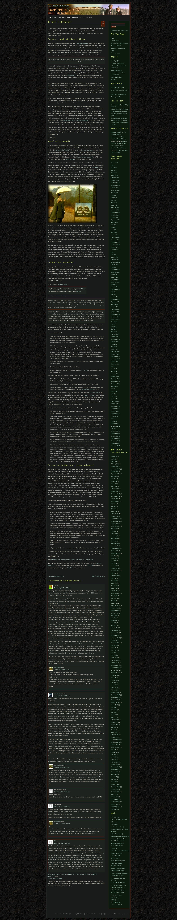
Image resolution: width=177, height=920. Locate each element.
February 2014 (115, 401)
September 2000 (115, 643)
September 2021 (115, 272)
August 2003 (114, 585)
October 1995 (115, 772)
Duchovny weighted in (90, 395)
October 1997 (115, 725)
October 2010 (115, 523)
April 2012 (114, 484)
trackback (70, 568)
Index (112, 38)
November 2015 (115, 359)
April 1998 (114, 715)
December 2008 (115, 436)
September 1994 (115, 792)
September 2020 (115, 282)
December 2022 (115, 262)
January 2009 (115, 546)
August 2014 (114, 386)
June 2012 (114, 481)
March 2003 (114, 588)
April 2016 (114, 346)
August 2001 (114, 615)
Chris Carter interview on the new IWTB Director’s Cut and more (119, 113)
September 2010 (115, 526)
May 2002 (113, 598)
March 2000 (114, 657)
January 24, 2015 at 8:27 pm (62, 669)
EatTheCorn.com (59, 6)
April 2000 (114, 655)
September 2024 (115, 220)
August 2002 (114, 595)
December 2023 (115, 242)
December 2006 (115, 441)
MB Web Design (118, 914)
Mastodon (121, 30)
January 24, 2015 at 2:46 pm (62, 696)
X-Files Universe (115, 822)
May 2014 (113, 394)
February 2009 (115, 543)
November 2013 (115, 408)
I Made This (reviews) (117, 834)
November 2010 (115, 521)
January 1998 (115, 722)
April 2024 (114, 232)
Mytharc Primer (115, 40)
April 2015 (114, 371)
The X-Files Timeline (116, 863)
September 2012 (115, 474)
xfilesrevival (89, 559)
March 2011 (114, 511)
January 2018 (115, 312)
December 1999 (115, 665)
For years (95, 167)
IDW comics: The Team (117, 87)
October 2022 (115, 264)
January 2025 (115, 210)
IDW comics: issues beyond (118, 94)
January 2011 (115, 516)
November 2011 (115, 496)
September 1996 (115, 747)
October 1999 (115, 670)
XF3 (53, 565)
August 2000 (114, 645)
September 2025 (115, 190)
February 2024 (115, 237)
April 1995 (114, 782)
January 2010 (115, 536)
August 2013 (114, 416)
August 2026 (114, 163)
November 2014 (115, 381)
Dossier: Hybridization (118, 63)
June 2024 (114, 227)
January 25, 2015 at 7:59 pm (62, 806)
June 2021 (114, 274)
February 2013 (115, 464)
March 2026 (114, 175)
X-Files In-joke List (116, 865)
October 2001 (115, 613)
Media (112, 50)
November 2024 (115, 215)
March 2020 (114, 287)
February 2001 (115, 630)
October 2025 (115, 187)
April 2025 (114, 202)
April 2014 (114, 396)
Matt (55, 841)
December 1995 (115, 767)
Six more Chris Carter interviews (120, 109)
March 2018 (114, 307)
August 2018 (114, 304)
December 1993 (115, 799)
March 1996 (114, 759)
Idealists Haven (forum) (117, 827)
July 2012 (113, 479)
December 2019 (115, 289)
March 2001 (114, 628)
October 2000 (115, 640)
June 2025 (114, 197)
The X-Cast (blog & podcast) (119, 819)
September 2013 (115, 413)
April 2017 (114, 331)
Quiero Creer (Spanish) (117, 875)
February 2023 (115, 259)
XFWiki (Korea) (115, 900)
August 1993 (114, 809)
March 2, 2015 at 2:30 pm (55, 878)
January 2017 (115, 336)
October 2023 (115, 247)
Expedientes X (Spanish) (118, 870)
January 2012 (115, 491)
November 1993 (115, 802)
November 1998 (115, 697)
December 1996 (115, 739)
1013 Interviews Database (118, 48)
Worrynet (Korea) (115, 902)
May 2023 (113, 254)
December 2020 (115, 279)
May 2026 (113, 170)
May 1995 (113, 779)
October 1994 (115, 789)
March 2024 (114, 235)
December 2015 (115, 356)
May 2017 (113, 329)
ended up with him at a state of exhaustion (75, 120)
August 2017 (114, 322)
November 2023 (115, 245)
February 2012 (115, 489)
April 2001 (114, 625)
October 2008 (115, 551)
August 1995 (114, 774)
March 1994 (114, 794)
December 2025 (115, 182)
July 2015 (113, 366)
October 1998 (115, 700)
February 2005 (115, 575)
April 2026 (114, 173)
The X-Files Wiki (115, 855)
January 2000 (115, 662)
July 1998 (113, 707)
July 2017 (113, 324)
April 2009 (114, 541)
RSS (126, 30)
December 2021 (115, 269)
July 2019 (113, 292)
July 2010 (113, 531)
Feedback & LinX (115, 53)
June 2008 (114, 558)
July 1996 (113, 749)
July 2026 (113, 165)
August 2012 (114, 476)
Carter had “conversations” (85, 157)
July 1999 (113, 677)
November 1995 (115, 769)
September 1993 (115, 806)
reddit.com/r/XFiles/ (116, 905)
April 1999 (114, 685)
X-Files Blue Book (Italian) (118, 890)
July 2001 (113, 618)
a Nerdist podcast (95, 393)
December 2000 (115, 635)
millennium (54, 559)
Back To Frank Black (116, 853)
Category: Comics (116, 97)
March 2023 (114, 257)
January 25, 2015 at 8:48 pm (62, 823)
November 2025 (115, 185)
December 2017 (115, 314)
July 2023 (113, 252)
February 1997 (115, 734)
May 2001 (113, 623)
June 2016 (114, 344)
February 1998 (115, 720)
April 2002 (114, 600)
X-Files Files (84, 370)
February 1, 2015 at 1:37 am (62, 792)
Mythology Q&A (115, 61)
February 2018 (115, 309)
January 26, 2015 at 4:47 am (62, 843)
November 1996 (115, 742)
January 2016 (115, 354)
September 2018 (115, 302)
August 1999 (114, 675)
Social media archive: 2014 (56, 576)
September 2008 (115, 553)
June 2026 (114, 168)
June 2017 (114, 327)
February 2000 (115, 660)
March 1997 (114, 732)
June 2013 (114, 421)
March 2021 (114, 277)
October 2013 (115, 411)
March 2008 (114, 566)
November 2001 (115, 610)
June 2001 (114, 620)
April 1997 (114, 729)
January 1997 (115, 737)
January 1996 (115, 764)
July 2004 (113, 578)
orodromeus (57, 667)
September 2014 (115, 384)
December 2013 (115, 406)
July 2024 (113, 225)
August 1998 (114, 705)
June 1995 (114, 777)
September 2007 (115, 571)
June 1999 (114, 680)
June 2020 (114, 284)
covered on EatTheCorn (62, 150)
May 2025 (113, 200)
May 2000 (113, 653)
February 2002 (115, 605)
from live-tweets (62, 284)
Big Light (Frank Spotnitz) (118, 868)
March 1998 (114, 717)
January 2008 (115, 568)
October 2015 (115, 361)
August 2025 (114, 192)
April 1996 (114, 757)
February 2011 (115, 513)
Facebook (114, 30)
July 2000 (113, 647)
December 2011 (115, 426)
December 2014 (115, 379)
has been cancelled (82, 43)
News (49, 565)
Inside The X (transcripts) (118, 861)
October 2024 (115, 217)
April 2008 (114, 563)
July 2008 (113, 556)
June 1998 (114, 710)
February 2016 (115, 351)
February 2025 (115, 207)
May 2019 (113, 294)
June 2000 (114, 650)
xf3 (84, 559)
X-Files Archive (115, 858)
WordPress (80, 914)
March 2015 (114, 374)
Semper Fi (114, 848)
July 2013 (113, 418)
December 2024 (115, 212)
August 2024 (114, 222)
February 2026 (115, 177)
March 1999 (114, 687)
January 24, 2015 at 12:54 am (62, 588)
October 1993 (115, 804)
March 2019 (114, 297)
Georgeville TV (71, 75)
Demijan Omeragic (116, 132)
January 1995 (115, 784)
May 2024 (113, 230)
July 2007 (113, 573)
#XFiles (83, 289)
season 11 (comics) (76, 559)
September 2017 (115, 319)
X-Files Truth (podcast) (117, 843)
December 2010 (115, 431)
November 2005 (115, 446)
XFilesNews (114, 824)
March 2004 (114, 583)
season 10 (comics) (64, 559)
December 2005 (115, 443)
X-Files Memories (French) (118, 885)
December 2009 (115, 433)
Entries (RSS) (89, 914)
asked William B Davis (88, 389)
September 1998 (115, 702)
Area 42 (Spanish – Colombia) (119, 873)
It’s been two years (87, 150)
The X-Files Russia (116, 895)
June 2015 (114, 369)
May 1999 (113, 682)
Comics (98, 563)
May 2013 (113, 459)
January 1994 (115, 797)
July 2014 (113, 389)
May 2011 (113, 428)
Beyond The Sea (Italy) (117, 892)
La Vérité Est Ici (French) (118, 882)
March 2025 (114, 205)
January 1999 (115, 692)
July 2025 (113, 195)
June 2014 (114, 391)
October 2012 (115, 471)
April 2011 (114, 508)
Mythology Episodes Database (119, 43)
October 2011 (114, 499)
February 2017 (115, 334)
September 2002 (115, 593)
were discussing (70, 159)
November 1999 (115, 667)
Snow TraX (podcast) (117, 846)
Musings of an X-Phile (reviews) (120, 836)
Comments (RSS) (99, 914)
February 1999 (115, 690)
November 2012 (115, 469)
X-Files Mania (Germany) (118, 887)
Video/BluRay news (116, 77)
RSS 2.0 (90, 565)
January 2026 (115, 180)
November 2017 (115, 317)
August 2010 (114, 528)
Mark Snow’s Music (116, 70)
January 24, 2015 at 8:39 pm (62, 767)
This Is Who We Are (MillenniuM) (120, 851)
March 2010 (114, 533)
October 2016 (115, 341)
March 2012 (114, 486)
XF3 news (113, 79)
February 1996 (115, 762)
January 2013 (115, 466)
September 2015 (115, 364)
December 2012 (115, 423)
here (58, 296)
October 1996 (115, 744)
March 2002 (114, 603)
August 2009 (114, 538)
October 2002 (115, 590)
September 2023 (115, 249)
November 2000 (115, 638)
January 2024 (115, 240)
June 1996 (114, 752)
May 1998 (113, 712)
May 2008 (113, 561)
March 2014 (114, 399)
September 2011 (115, 501)
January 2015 (115, 376)
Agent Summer (58, 694)
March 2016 (114, 349)
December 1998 (115, 695)
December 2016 (115, 339)
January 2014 (115, 403)
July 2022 (113, 267)
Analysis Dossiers (116, 45)
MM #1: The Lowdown (98, 576)
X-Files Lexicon (115, 817)
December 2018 (115, 299)
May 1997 (113, 727)
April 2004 (114, 580)
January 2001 (115, 633)
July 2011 (113, 504)
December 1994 (115, 787)
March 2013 (114, 461)
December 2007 (115, 438)
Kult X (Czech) (115, 897)
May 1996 (113, 754)
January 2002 (115, 608)
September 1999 (115, 672)
